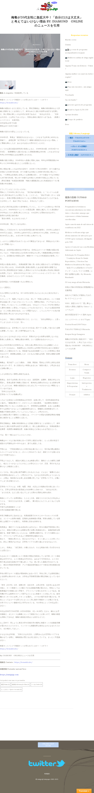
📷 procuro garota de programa (78, 105)
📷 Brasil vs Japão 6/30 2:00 (76, 110)
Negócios (87, 378)
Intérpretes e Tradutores (87, 386)
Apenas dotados (71, 114)
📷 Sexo (68, 82)
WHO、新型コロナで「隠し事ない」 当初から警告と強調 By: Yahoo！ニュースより (79, 306)
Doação (72, 394)
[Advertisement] (79, 170)
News (86, 364)
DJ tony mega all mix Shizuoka (77, 282)
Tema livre (72, 364)
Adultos (87, 394)
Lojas (72, 378)
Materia (37, 45)
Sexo (67, 124)
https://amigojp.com (9, 675)
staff (44, 54)
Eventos (72, 369)
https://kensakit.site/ (9, 103)
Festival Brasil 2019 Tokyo (75, 324)
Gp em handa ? (71, 100)
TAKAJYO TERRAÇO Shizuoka (77, 329)
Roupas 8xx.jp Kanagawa (75, 334)
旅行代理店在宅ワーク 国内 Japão (78, 315)
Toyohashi (69, 95)
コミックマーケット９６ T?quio (77, 319)
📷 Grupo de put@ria (73, 119)
